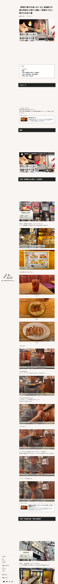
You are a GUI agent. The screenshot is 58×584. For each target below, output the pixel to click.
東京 (23, 16)
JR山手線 (3, 562)
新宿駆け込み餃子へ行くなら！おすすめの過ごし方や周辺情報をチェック (40, 506)
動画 (23, 70)
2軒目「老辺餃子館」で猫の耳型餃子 (30, 74)
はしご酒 (3, 561)
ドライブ (3, 571)
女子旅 (3, 570)
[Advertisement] (37, 53)
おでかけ (4, 556)
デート (3, 558)
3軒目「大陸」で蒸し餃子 (27, 75)
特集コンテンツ (5, 577)
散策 (3, 559)
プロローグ (24, 69)
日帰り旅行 (4, 568)
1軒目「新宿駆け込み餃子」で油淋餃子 (30, 72)
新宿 (21, 16)
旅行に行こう (4, 574)
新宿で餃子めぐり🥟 (32, 117)
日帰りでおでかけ (5, 565)
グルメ (3, 567)
